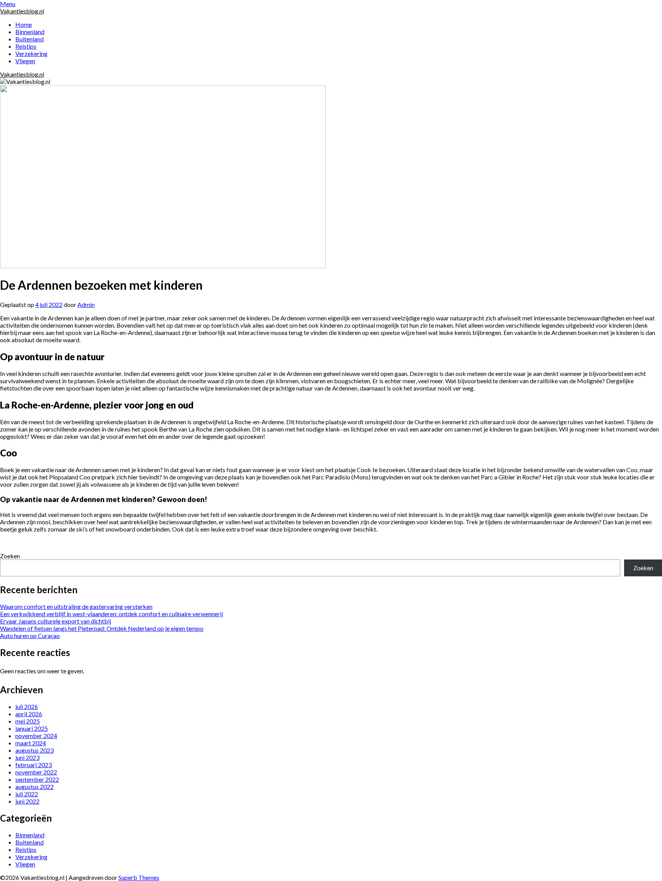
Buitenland (29, 39)
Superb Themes (138, 877)
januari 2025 (31, 728)
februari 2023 (33, 764)
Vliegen (25, 60)
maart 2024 (30, 742)
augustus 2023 (34, 750)
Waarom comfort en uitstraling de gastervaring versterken (76, 606)
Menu (7, 3)
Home (23, 24)
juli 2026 (26, 706)
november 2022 (36, 772)
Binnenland (29, 31)
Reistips (25, 46)
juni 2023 (27, 757)
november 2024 (36, 735)
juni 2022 (27, 801)
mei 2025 (27, 721)
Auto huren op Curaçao (30, 635)
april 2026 (28, 713)
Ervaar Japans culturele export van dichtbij (55, 621)
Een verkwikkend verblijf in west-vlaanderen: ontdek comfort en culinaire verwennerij (111, 613)
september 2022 (37, 779)
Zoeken (10, 555)
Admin (86, 304)
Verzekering (31, 53)
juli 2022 (26, 793)
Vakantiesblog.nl (22, 11)
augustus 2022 (34, 786)
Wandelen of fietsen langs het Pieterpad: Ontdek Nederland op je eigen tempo (101, 628)
